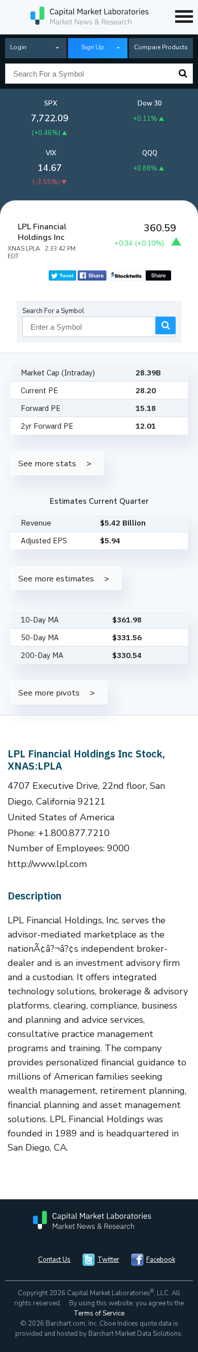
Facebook (160, 1259)
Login (18, 47)
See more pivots (49, 693)
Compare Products (161, 47)
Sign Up (92, 47)
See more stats (47, 463)
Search (183, 73)
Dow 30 (150, 103)
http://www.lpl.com (47, 864)
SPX (50, 103)
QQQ (149, 153)
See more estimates (56, 578)
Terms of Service (99, 1313)
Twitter (108, 1259)
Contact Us (54, 1259)
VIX (51, 153)
